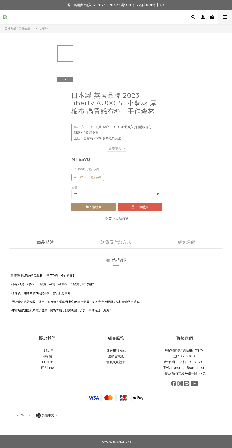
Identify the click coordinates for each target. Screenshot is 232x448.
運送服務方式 (116, 351)
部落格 (47, 356)
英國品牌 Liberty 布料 (33, 28)
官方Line (47, 368)
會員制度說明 (116, 362)
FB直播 (47, 362)
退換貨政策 (116, 356)
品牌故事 (47, 351)
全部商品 (10, 28)
